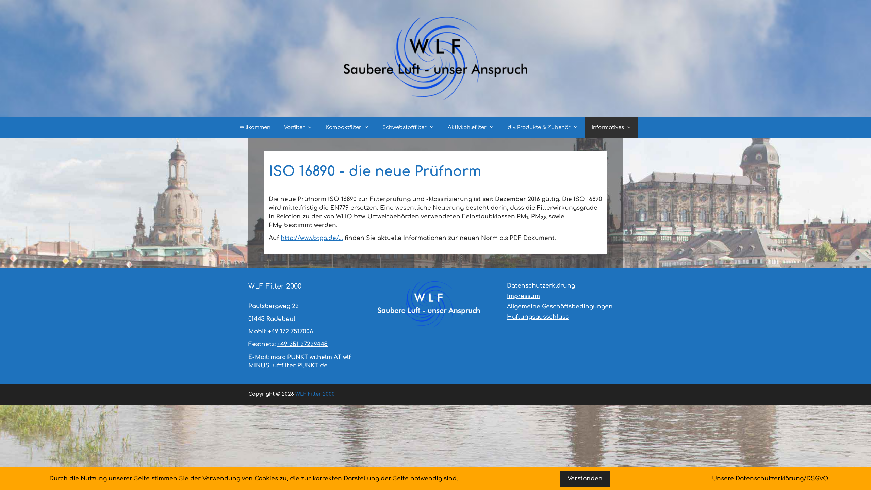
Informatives (608, 127)
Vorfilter (294, 127)
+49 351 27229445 (302, 344)
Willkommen (255, 127)
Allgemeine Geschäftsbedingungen (560, 306)
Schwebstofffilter (404, 127)
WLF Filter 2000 (315, 394)
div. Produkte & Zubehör (539, 127)
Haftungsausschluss (538, 317)
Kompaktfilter (343, 127)
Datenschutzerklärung (541, 285)
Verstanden (585, 478)
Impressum (523, 296)
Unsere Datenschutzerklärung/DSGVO (770, 478)
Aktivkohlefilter (467, 127)
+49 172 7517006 (290, 331)
